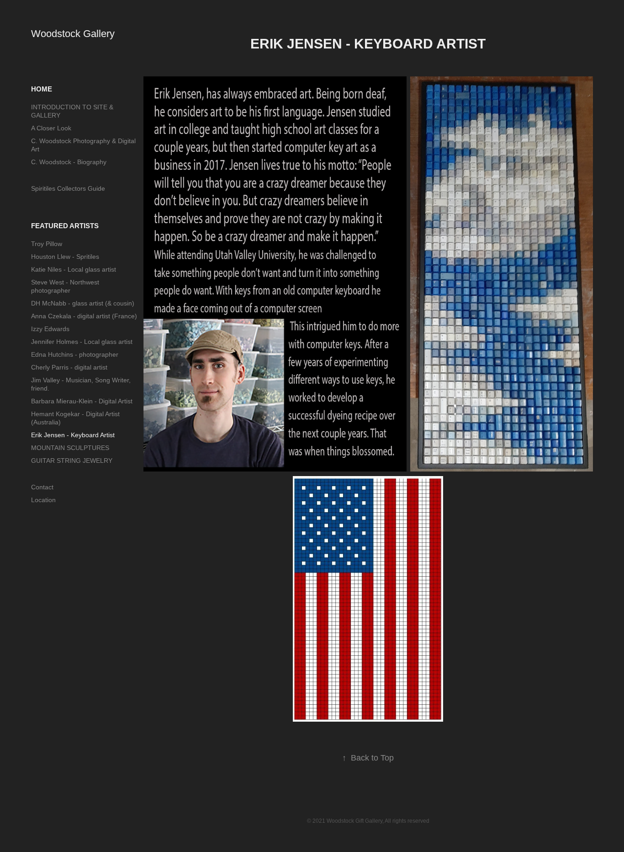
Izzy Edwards (50, 328)
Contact (42, 487)
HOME (41, 89)
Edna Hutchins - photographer (74, 354)
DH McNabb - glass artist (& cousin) (82, 303)
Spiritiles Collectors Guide (68, 188)
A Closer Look (51, 128)
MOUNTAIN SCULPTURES (70, 447)
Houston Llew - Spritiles (65, 256)
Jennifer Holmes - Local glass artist (81, 341)
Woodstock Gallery (73, 33)
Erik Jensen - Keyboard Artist (73, 435)
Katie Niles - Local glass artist (73, 269)
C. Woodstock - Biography (68, 162)
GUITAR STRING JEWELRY (71, 460)
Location (43, 500)
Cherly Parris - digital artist (69, 367)
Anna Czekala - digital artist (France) (84, 316)
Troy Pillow (46, 243)
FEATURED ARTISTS (65, 226)
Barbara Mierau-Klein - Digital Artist (81, 401)
